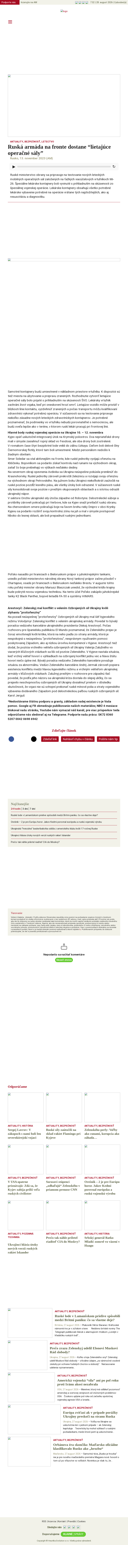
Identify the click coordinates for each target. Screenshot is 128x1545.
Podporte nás (9, 2)
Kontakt (61, 1521)
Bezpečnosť (32, 141)
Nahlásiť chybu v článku (78, 739)
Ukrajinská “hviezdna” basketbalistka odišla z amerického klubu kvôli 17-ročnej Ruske (54, 828)
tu (80, 929)
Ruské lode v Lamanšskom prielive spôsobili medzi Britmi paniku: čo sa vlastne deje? (54, 815)
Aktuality (16, 141)
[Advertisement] (64, 50)
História (27, 1125)
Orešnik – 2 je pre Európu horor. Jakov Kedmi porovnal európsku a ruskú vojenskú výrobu (56, 822)
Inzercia (51, 1521)
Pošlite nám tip (108, 739)
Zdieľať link (50, 739)
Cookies (81, 1521)
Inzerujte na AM (29, 2)
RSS (44, 1521)
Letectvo (48, 141)
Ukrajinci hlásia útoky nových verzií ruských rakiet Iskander (41, 835)
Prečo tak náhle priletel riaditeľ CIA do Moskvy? (35, 842)
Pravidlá (71, 1521)
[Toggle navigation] (10, 21)
